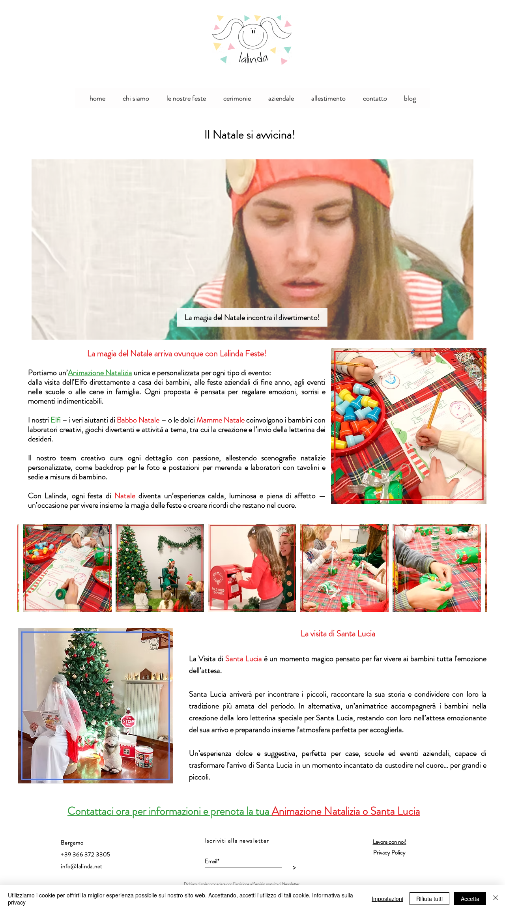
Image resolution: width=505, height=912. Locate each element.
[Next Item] (475, 568)
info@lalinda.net (82, 866)
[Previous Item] (29, 568)
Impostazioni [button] (387, 899)
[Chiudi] (495, 898)
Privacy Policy (389, 852)
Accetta (470, 899)
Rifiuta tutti (429, 899)
